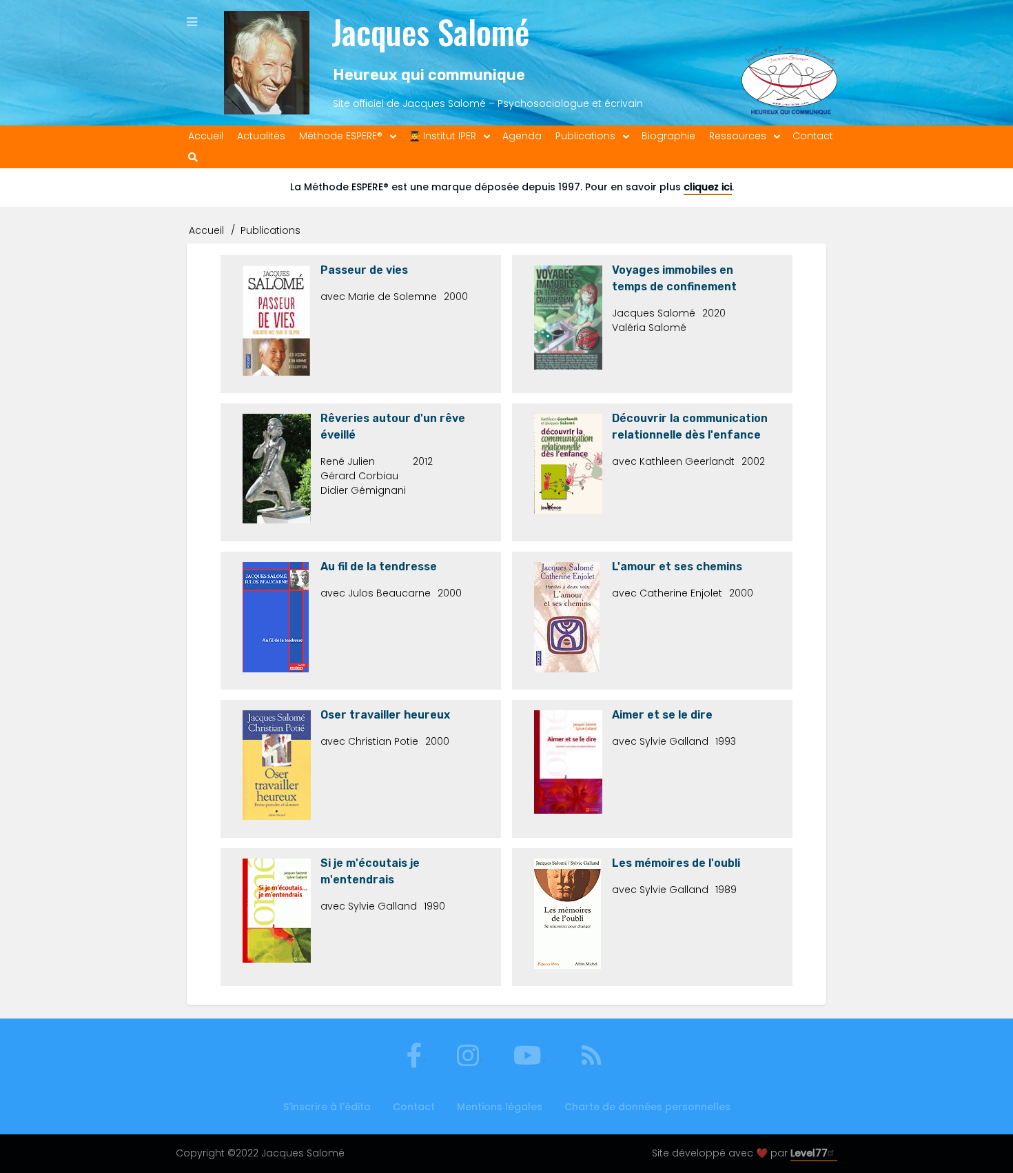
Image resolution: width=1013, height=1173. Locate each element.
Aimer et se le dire (662, 714)
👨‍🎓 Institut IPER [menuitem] (442, 136)
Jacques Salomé (430, 31)
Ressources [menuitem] (737, 136)
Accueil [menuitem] (205, 136)
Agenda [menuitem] (522, 136)
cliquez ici (708, 187)
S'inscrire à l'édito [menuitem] (327, 1107)
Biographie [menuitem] (668, 136)
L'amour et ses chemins (677, 566)
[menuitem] (193, 157)
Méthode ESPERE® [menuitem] (340, 136)
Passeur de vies (364, 270)
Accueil (206, 230)
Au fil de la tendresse (378, 566)
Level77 (809, 1153)
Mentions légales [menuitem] (499, 1107)
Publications (270, 230)
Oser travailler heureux (385, 714)
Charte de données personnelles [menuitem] (647, 1107)
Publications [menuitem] (585, 136)
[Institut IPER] (789, 63)
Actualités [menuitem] (261, 136)
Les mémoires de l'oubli (676, 863)
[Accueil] (266, 63)
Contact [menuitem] (812, 136)
